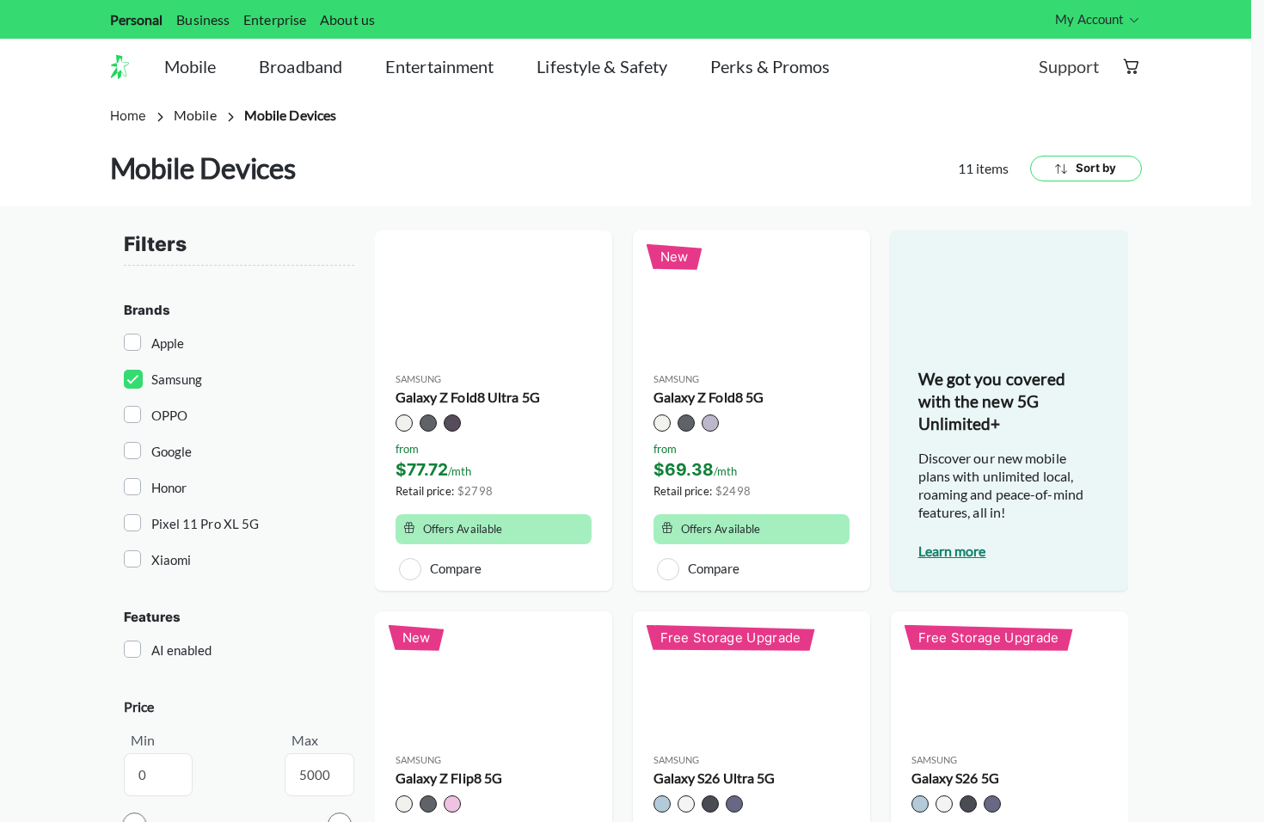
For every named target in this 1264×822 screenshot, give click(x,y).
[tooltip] (1098, 19)
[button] (126, 67)
